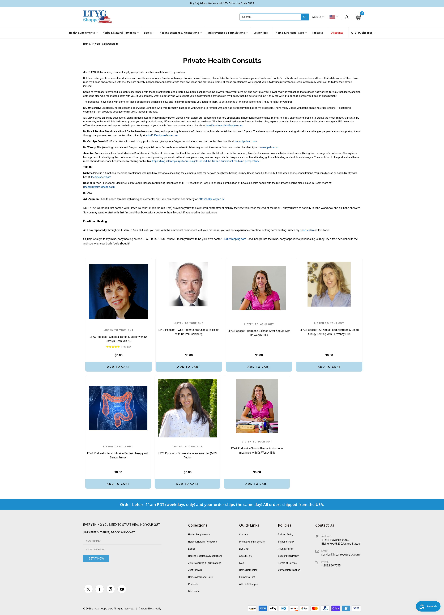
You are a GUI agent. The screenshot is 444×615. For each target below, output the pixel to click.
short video (307, 230)
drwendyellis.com (268, 147)
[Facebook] (99, 589)
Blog (241, 563)
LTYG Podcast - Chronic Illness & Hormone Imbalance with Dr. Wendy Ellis (257, 447)
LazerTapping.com (235, 239)
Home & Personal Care (200, 577)
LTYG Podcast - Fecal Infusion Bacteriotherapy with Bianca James (118, 452)
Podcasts (193, 584)
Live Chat (244, 548)
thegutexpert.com (101, 177)
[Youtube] (121, 589)
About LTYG (245, 555)
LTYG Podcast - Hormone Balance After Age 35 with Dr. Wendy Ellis (259, 330)
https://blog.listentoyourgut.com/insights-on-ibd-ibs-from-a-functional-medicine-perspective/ (205, 161)
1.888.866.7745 (331, 565)
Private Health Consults (252, 541)
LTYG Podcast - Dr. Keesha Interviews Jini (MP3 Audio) (187, 452)
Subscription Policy (288, 555)
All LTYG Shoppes (248, 584)
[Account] (347, 17)
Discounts (193, 591)
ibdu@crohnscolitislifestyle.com (224, 125)
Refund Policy (285, 534)
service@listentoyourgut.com (340, 554)
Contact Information (289, 570)
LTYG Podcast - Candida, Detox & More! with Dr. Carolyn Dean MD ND (118, 335)
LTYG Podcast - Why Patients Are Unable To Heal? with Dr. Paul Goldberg (188, 329)
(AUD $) (316, 17)
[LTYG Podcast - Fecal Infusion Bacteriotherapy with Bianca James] (118, 408)
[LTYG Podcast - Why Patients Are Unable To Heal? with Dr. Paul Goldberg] (189, 284)
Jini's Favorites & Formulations (204, 563)
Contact (243, 534)
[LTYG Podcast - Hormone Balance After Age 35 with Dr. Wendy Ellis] (259, 288)
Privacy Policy (285, 548)
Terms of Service (287, 563)
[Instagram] (110, 589)
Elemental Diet (247, 577)
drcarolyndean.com (246, 141)
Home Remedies (248, 570)
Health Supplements (199, 534)
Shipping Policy (286, 541)
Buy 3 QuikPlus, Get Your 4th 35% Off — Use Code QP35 (222, 3)
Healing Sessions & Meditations (205, 555)
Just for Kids (195, 570)
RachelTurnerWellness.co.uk (99, 186)
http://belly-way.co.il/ (211, 199)
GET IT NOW (96, 558)
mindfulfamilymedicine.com (162, 135)
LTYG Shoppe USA (102, 608)
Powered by (145, 608)
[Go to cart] (358, 17)
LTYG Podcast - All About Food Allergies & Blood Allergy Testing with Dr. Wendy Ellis (329, 329)
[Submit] (305, 17)
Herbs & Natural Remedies (202, 541)
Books (191, 548)
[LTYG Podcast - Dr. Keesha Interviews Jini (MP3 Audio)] (187, 408)
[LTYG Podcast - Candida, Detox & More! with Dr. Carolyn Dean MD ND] (118, 291)
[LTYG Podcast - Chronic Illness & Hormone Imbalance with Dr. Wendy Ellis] (257, 405)
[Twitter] (88, 589)
